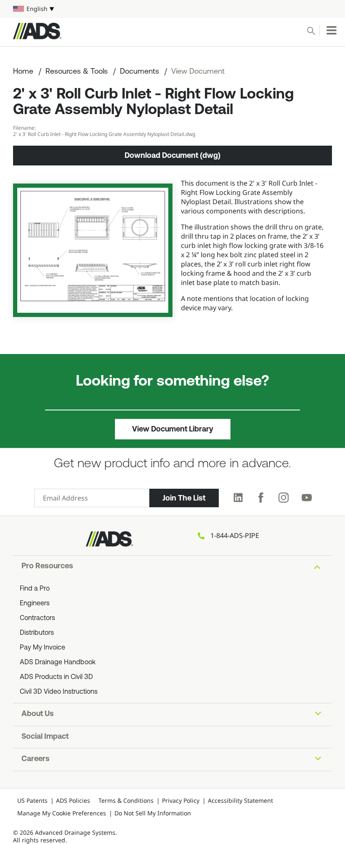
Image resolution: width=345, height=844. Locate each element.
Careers (35, 759)
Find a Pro (35, 589)
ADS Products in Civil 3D (56, 677)
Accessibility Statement (240, 800)
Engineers (35, 603)
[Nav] (331, 30)
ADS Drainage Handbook (58, 662)
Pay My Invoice (42, 647)
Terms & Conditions (126, 800)
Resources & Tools (76, 72)
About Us (37, 714)
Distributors (37, 633)
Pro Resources (47, 566)
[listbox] (172, 9)
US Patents (32, 800)
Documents (139, 72)
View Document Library (172, 429)
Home (23, 72)
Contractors (37, 618)
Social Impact (45, 737)
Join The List (183, 498)
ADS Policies (73, 800)
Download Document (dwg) (172, 155)
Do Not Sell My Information (152, 813)
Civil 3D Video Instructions (59, 692)
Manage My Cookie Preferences (61, 813)
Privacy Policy (180, 800)
